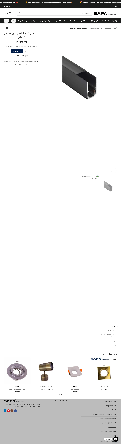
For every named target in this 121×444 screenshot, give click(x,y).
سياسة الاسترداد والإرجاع (60, 400)
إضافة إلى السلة (17, 51)
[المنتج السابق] (9, 28)
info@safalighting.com (11, 404)
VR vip (6, 21)
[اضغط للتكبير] (113, 170)
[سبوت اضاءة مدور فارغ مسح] (17, 370)
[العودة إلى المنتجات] (7, 28)
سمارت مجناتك (8, 61)
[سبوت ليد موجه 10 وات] (46, 370)
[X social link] (22, 65)
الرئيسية (115, 28)
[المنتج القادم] (5, 28)
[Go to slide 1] (61, 394)
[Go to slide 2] (59, 394)
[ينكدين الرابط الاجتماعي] (5, 6)
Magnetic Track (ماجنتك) (95, 28)
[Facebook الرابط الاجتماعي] (12, 6)
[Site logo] (106, 13)
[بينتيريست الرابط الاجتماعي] (20, 65)
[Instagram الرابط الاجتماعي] (10, 6)
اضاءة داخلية (108, 28)
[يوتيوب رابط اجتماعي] (7, 6)
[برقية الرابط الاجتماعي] (15, 65)
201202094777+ (23, 404)
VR (14, 21)
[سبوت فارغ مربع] (104, 370)
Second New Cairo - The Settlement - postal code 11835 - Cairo (27, 405)
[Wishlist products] (14, 13)
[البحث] (19, 13)
